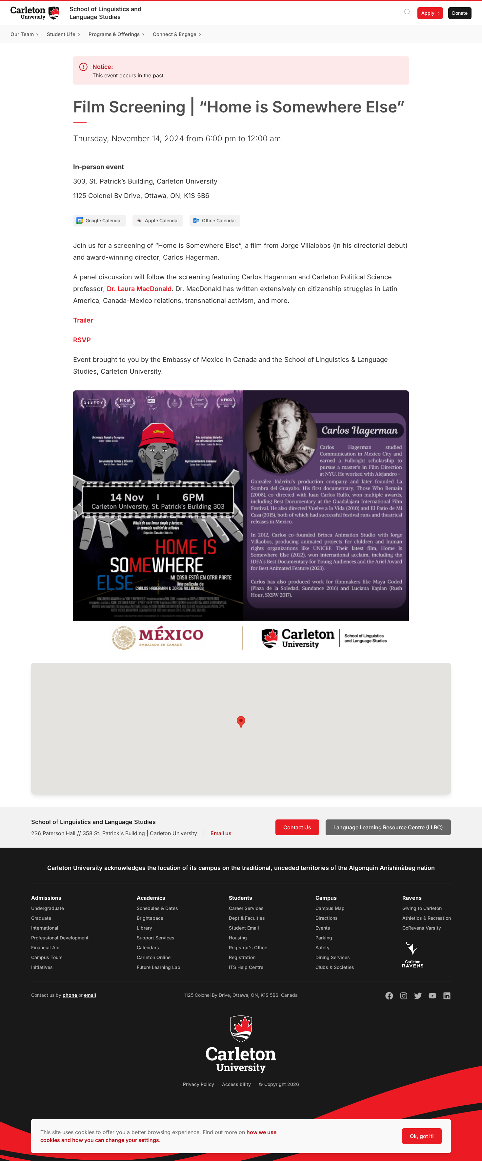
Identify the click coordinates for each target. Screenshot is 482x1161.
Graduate (41, 918)
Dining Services (332, 957)
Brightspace (150, 918)
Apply (427, 13)
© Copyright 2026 (279, 1084)
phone (70, 995)
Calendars (148, 947)
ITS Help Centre (246, 967)
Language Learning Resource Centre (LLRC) (388, 827)
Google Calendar (104, 220)
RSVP (82, 340)
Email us (221, 833)
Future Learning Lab (158, 967)
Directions (326, 918)
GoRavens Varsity (421, 928)
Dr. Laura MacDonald (139, 289)
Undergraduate (47, 908)
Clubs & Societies (334, 967)
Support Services (155, 937)
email (90, 995)
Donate (460, 13)
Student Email (244, 928)
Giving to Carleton (422, 908)
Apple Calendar (162, 220)
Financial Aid (45, 947)
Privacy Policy (198, 1084)
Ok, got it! (422, 1136)
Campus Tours (47, 957)
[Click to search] (407, 13)
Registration (242, 957)
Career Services (246, 908)
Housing (238, 937)
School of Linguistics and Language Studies (105, 13)
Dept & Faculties (247, 918)
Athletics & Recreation (426, 918)
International (44, 928)
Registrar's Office (248, 947)
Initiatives (42, 967)
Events (322, 928)
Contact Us (297, 827)
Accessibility (236, 1084)
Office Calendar (219, 220)
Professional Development (60, 937)
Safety (322, 947)
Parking (323, 937)
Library (144, 928)
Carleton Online (154, 957)
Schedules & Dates (157, 908)
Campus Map (330, 908)
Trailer (83, 320)
